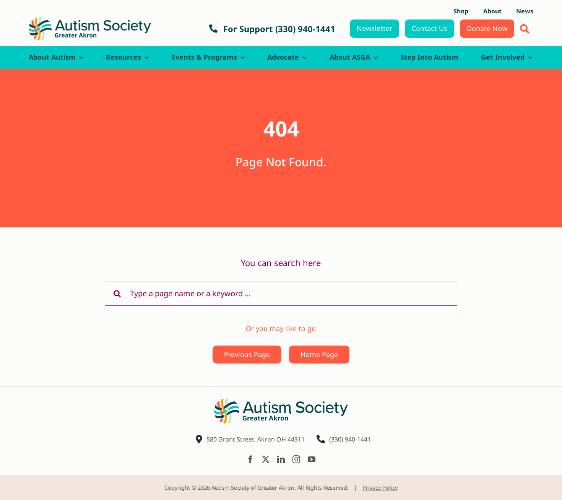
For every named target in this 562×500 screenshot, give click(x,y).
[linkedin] (281, 459)
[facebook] (250, 459)
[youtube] (311, 459)
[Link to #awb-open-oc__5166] (525, 29)
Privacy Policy (380, 487)
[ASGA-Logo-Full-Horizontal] (90, 20)
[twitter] (266, 459)
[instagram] (296, 459)
